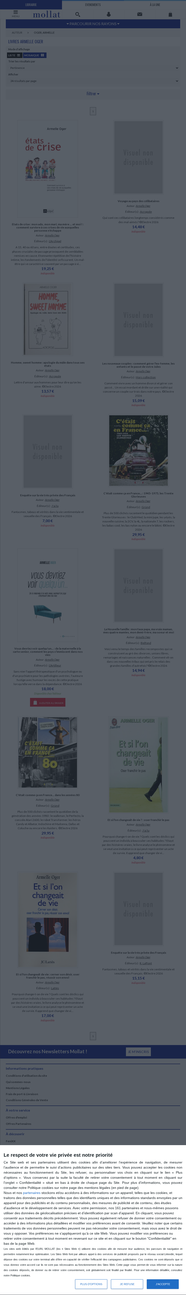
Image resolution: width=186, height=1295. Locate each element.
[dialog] (93, 1220)
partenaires (31, 1192)
